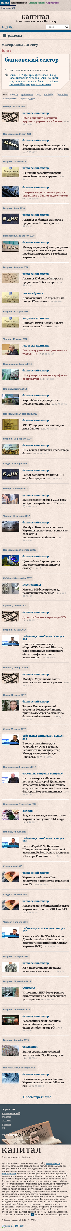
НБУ (20, 75)
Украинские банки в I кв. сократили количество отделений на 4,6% (45, 881)
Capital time (52, 3)
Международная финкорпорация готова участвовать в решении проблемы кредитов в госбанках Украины (45, 252)
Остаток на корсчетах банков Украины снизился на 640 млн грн (43, 1082)
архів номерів (19, 3)
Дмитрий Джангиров (36, 75)
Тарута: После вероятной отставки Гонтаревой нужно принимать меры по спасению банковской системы (43, 711)
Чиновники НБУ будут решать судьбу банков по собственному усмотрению (44, 996)
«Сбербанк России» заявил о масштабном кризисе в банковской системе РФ (41, 1024)
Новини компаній (11, 1113)
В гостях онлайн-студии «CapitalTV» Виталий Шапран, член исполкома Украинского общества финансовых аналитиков (42, 651)
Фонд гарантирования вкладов (32, 77)
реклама (6, 1117)
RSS (8, 50)
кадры (13, 81)
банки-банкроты (49, 77)
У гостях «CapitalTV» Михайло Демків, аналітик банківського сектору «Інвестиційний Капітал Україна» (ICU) (44, 941)
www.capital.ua (53, 1163)
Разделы (15, 35)
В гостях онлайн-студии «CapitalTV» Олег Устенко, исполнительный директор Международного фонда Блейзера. (41, 750)
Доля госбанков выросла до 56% (44, 617)
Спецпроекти (37, 3)
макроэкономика (41, 84)
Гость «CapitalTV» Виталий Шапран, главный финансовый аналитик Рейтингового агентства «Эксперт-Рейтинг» (45, 851)
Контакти (6, 1120)
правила (6, 1124)
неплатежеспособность (32, 81)
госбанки (53, 81)
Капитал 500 (8, 8)
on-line (5, 3)
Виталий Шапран (19, 84)
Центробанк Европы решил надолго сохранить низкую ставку (41, 565)
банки (12, 75)
